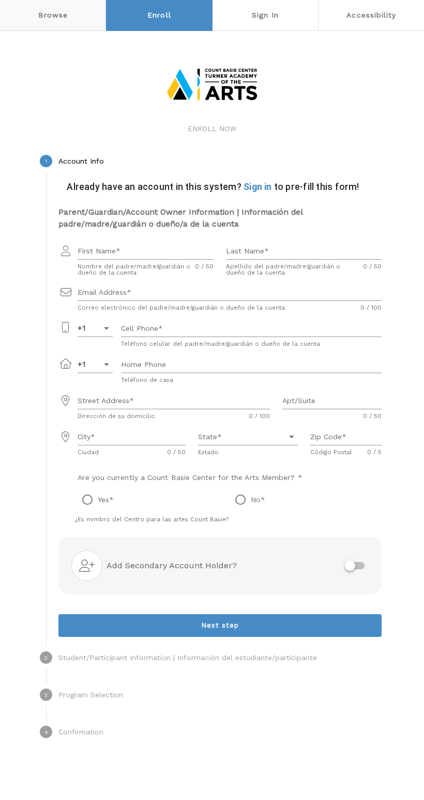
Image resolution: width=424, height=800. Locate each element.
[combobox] (95, 328)
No (256, 499)
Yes (103, 499)
